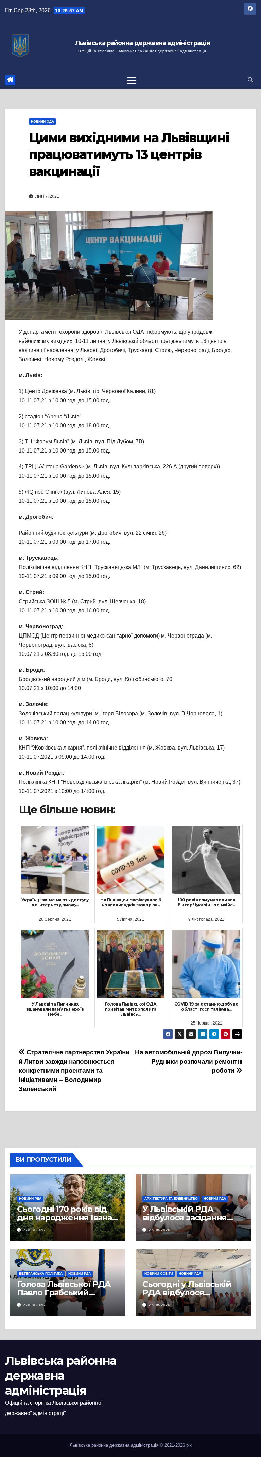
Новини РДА (30, 1198)
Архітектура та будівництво (171, 1198)
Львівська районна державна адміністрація (142, 43)
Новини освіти (158, 1273)
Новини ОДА (42, 121)
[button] (250, 80)
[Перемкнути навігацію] (131, 80)
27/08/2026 (34, 1230)
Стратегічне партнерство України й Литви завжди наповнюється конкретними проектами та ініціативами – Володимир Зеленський (74, 1070)
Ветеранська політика (41, 1273)
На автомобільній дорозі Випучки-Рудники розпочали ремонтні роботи (188, 1061)
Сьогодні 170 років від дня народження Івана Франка (64, 1217)
